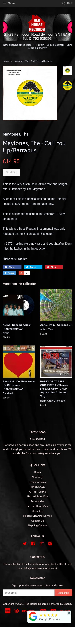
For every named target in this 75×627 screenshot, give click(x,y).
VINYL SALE (37, 486)
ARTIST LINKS (37, 491)
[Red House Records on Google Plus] (42, 544)
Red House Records (36, 604)
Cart (69, 3)
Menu (11, 3)
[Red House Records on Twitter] (25, 544)
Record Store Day (37, 496)
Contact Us (37, 520)
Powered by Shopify (60, 604)
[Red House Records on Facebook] (33, 544)
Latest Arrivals (37, 482)
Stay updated (37, 438)
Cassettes (37, 511)
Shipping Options (37, 525)
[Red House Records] (33, 621)
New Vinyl (37, 477)
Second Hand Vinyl (37, 506)
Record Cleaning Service (37, 515)
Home (6, 60)
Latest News (38, 432)
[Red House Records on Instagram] (50, 544)
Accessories (37, 501)
